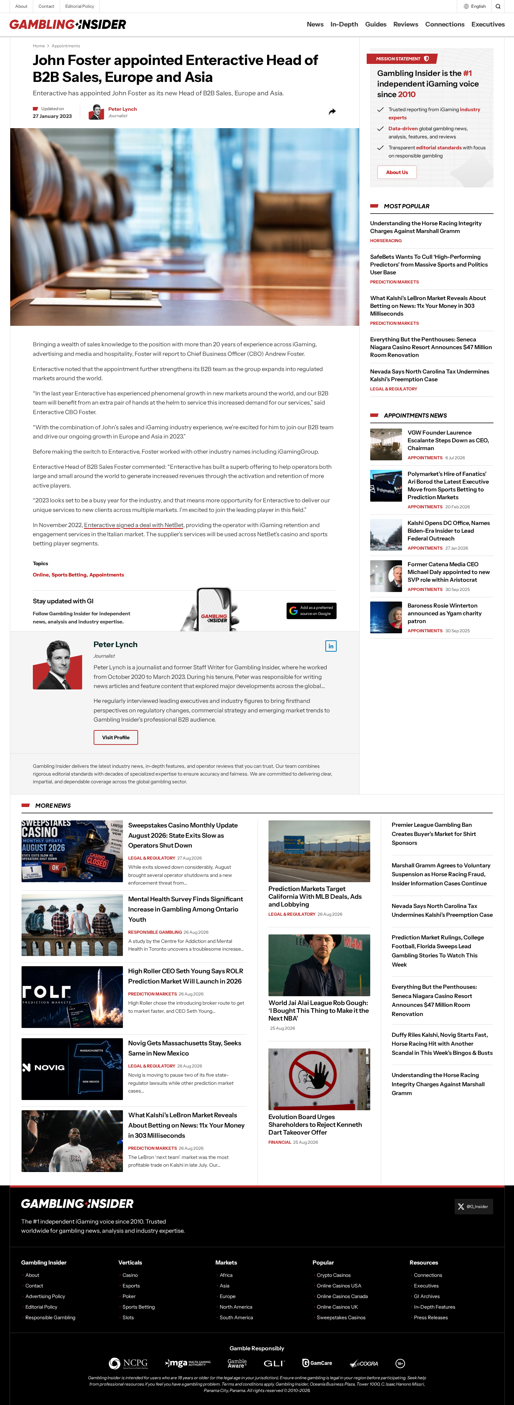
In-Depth (344, 24)
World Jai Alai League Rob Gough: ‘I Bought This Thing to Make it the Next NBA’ (318, 1010)
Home (39, 45)
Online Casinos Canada (342, 1296)
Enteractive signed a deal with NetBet (133, 524)
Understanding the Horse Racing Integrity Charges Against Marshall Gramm (438, 1083)
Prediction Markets (394, 282)
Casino (130, 1275)
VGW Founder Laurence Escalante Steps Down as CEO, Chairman (448, 440)
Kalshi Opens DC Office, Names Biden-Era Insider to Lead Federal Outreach (449, 530)
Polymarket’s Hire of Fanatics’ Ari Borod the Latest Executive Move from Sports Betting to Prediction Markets (448, 485)
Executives (488, 24)
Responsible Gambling (155, 932)
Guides (375, 24)
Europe (228, 1296)
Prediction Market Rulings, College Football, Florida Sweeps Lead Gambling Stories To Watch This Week (438, 950)
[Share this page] (332, 112)
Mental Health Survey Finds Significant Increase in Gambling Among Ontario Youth (185, 909)
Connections (445, 24)
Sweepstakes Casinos (341, 1317)
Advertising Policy (45, 1296)
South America (236, 1317)
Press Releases (431, 1317)
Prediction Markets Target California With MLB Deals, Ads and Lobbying (315, 896)
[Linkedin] (331, 646)
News (315, 24)
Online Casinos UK (337, 1307)
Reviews (406, 24)
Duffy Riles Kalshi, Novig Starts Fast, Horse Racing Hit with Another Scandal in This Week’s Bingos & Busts (442, 1043)
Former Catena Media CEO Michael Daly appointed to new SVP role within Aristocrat (449, 572)
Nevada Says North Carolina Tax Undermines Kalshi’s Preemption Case (442, 910)
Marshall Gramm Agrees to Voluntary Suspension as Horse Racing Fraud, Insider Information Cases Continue (441, 874)
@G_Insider (477, 1206)
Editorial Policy (79, 6)
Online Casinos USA (339, 1286)
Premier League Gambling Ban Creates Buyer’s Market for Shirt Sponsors (434, 833)
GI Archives (427, 1296)
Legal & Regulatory (394, 388)
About (21, 6)
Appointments (66, 45)
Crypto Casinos (334, 1275)
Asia (224, 1286)
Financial (279, 1142)
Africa (226, 1275)
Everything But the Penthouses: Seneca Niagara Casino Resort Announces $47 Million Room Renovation (431, 347)
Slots (128, 1317)
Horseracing (386, 240)
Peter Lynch (122, 109)
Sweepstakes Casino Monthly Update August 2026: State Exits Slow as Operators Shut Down (183, 835)
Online (41, 575)
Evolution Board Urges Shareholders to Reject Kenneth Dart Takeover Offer (315, 1124)
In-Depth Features (434, 1307)
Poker (129, 1296)
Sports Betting (69, 575)
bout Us (397, 172)
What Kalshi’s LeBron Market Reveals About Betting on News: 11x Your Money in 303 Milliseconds (428, 305)
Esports (131, 1286)
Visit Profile (116, 737)
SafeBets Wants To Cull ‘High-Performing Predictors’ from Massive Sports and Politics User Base (429, 264)
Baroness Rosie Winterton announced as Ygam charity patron (445, 613)
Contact (46, 6)
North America (236, 1307)
